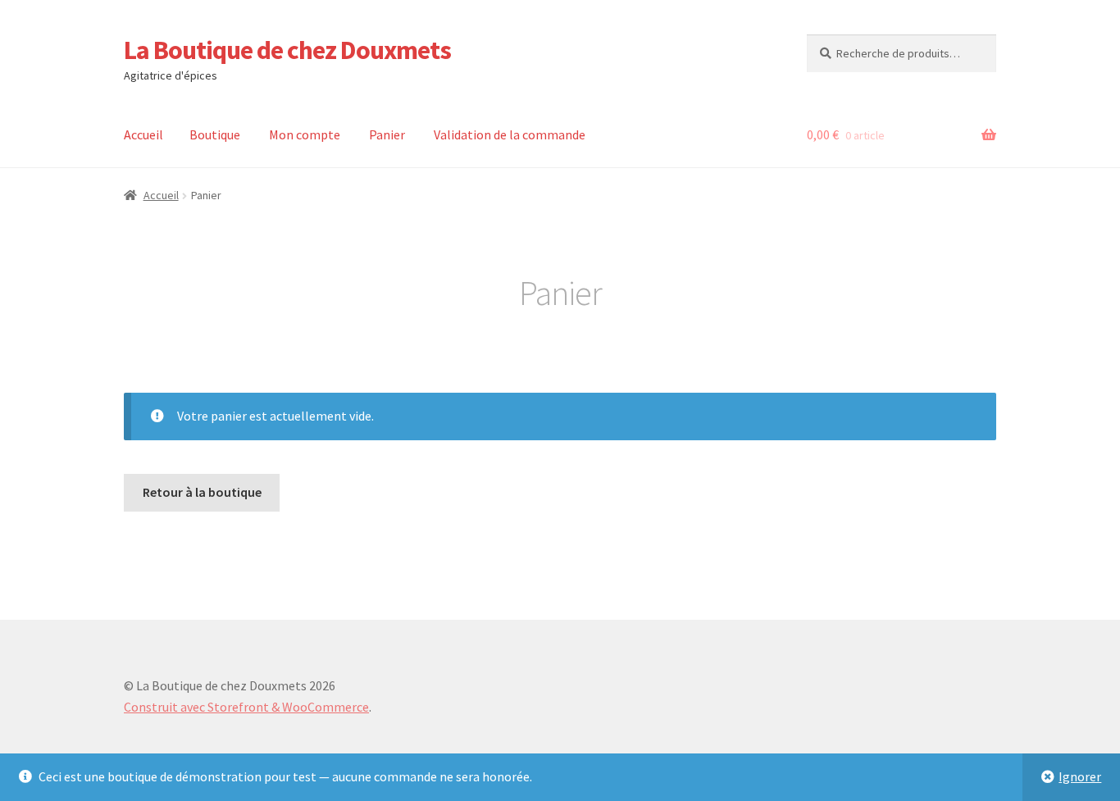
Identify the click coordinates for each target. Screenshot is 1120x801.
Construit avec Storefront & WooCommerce (246, 707)
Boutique (214, 134)
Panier (387, 134)
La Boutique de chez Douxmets (287, 50)
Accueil (143, 134)
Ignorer (1080, 776)
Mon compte (304, 134)
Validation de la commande (509, 134)
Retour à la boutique (202, 492)
